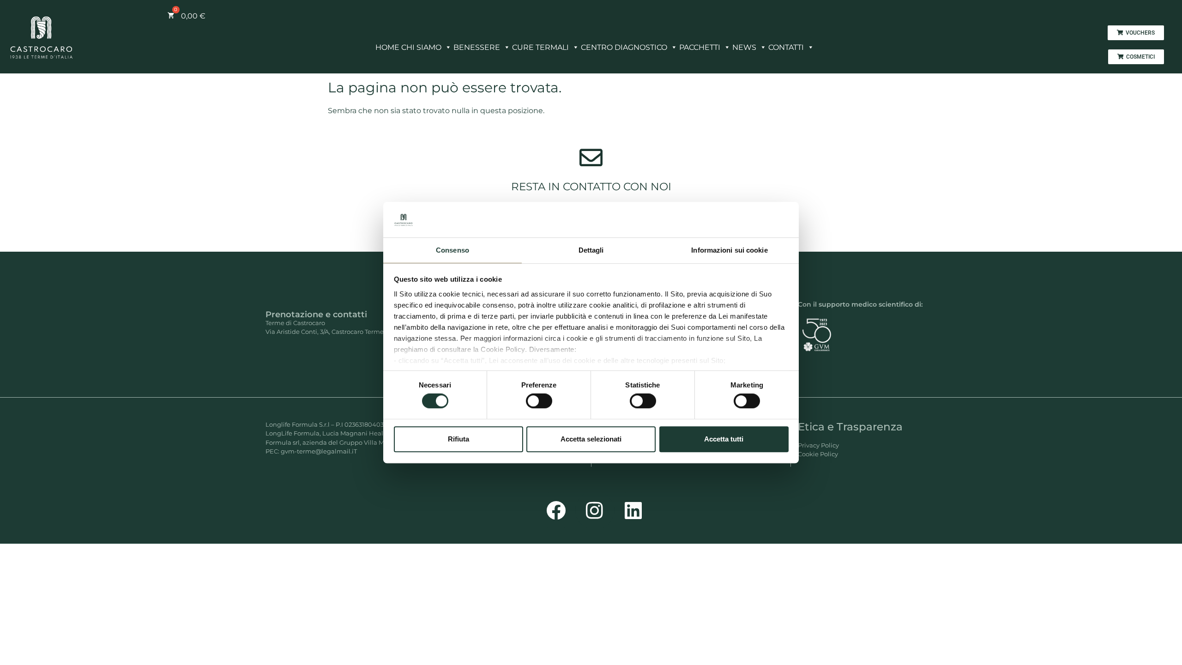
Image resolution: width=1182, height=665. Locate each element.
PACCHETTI (699, 47)
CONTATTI (786, 47)
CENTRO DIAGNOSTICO (624, 47)
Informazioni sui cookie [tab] (729, 250)
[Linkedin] (633, 510)
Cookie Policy (818, 454)
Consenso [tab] (452, 250)
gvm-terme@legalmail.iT (319, 451)
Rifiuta (458, 439)
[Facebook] (556, 510)
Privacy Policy (818, 445)
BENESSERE (476, 47)
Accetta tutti (723, 439)
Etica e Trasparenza (850, 426)
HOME (387, 47)
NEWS (744, 47)
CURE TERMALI (540, 47)
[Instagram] (594, 510)
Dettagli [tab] (591, 250)
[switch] (539, 400)
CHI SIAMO (421, 47)
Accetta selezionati (591, 439)
